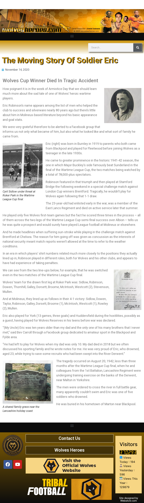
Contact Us (69, 438)
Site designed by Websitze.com (128, 499)
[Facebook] (8, 464)
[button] (72, 36)
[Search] (137, 47)
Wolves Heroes (69, 450)
